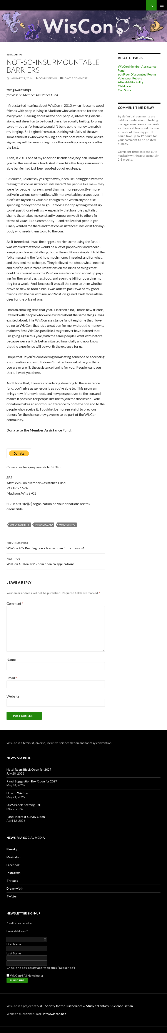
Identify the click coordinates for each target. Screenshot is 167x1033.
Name (12, 659)
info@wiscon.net (54, 1014)
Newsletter (35, 975)
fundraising (67, 524)
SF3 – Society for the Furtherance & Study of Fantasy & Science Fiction (85, 1006)
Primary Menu (162, 5)
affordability (19, 524)
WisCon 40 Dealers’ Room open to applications (40, 561)
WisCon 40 (14, 54)
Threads (12, 880)
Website (13, 696)
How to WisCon (17, 793)
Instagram (13, 873)
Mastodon (13, 857)
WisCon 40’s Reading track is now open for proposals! (45, 545)
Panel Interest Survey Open (26, 816)
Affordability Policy (131, 82)
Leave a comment (75, 78)
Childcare (124, 86)
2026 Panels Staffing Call (23, 805)
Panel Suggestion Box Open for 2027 (32, 781)
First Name (14, 944)
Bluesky (12, 849)
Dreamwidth (15, 888)
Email (12, 678)
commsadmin (47, 78)
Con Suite (124, 90)
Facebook (13, 865)
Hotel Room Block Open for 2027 (29, 769)
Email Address (17, 931)
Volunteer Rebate (130, 78)
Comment (15, 603)
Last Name (14, 953)
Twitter (12, 896)
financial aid (44, 524)
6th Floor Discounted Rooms (137, 74)
